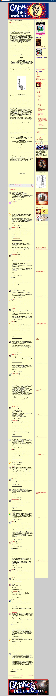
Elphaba (13, 201)
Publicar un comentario (13, 671)
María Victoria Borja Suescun (17, 638)
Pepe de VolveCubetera (16, 238)
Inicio (22, 675)
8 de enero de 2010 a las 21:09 (17, 486)
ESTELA (13, 321)
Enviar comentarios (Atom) (17, 677)
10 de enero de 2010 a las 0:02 (17, 589)
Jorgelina (13, 541)
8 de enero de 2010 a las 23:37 (17, 575)
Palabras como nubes (15, 488)
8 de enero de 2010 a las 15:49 (17, 352)
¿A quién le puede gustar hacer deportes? (20, 185)
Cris (12, 577)
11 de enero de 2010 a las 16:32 (17, 669)
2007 (38, 132)
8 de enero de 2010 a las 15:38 (17, 297)
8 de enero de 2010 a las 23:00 (17, 567)
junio (38, 101)
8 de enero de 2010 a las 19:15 (17, 476)
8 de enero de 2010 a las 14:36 (17, 199)
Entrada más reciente (11, 675)
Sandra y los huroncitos (16, 383)
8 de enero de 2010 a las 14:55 (17, 252)
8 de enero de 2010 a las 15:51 (17, 362)
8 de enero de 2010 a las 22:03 (17, 539)
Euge (13, 299)
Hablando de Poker (15, 227)
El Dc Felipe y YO (15, 254)
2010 (38, 92)
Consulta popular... (40, 114)
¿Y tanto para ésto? (41, 125)
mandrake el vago (15, 373)
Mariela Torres (14, 612)
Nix (12, 449)
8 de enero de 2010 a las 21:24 (17, 519)
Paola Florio (14, 308)
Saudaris (13, 652)
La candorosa (14, 420)
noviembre (39, 95)
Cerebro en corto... (40, 111)
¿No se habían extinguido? (42, 115)
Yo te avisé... (40, 124)
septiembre (40, 97)
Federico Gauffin (15, 591)
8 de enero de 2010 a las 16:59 (17, 436)
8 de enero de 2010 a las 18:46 (17, 464)
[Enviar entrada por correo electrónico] (32, 184)
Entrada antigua (31, 675)
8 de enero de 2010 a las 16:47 (17, 418)
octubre (39, 96)
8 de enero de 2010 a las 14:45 (17, 225)
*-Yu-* (13, 569)
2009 (38, 130)
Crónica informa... (40, 113)
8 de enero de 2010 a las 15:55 (17, 371)
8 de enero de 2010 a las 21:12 (17, 497)
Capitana (29, 185)
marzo (39, 105)
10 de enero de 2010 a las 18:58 (17, 636)
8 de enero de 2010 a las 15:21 (17, 275)
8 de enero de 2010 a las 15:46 (17, 319)
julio (38, 100)
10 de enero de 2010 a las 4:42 (17, 597)
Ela (12, 466)
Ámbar (13, 521)
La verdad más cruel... (41, 126)
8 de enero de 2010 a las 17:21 (17, 447)
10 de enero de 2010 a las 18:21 (17, 622)
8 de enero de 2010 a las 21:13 (17, 510)
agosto (39, 99)
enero (39, 108)
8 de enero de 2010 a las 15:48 (17, 338)
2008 (38, 131)
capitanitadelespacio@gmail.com (41, 79)
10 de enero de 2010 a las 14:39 (17, 610)
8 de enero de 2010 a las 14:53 (17, 240)
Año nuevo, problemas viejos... (42, 128)
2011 (38, 91)
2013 (38, 90)
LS (12, 599)
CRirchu (13, 478)
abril (38, 104)
